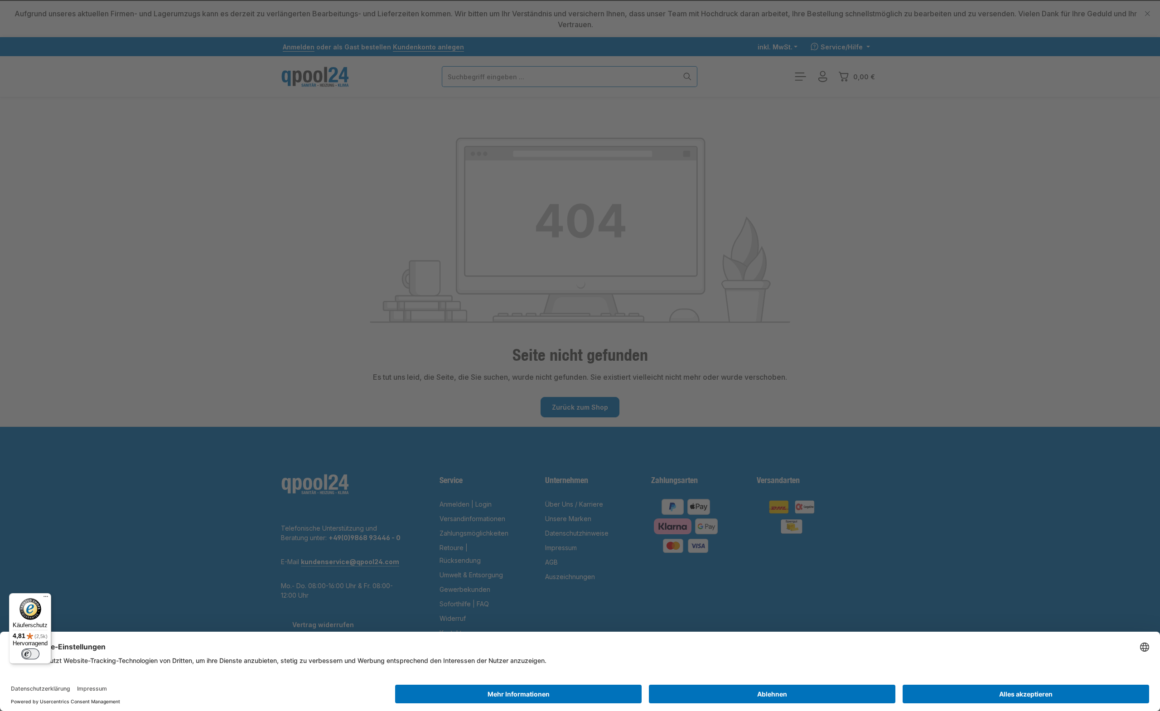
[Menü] (45, 598)
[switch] (30, 653)
